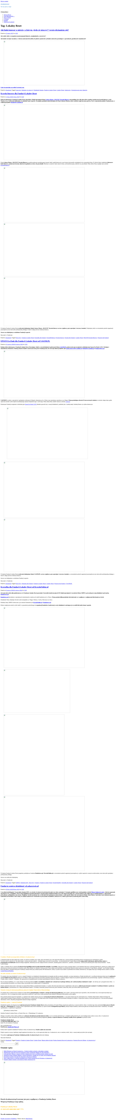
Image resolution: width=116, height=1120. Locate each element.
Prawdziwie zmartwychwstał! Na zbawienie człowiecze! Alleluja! (20, 1056)
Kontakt (6, 20)
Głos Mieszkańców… (9, 16)
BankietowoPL (24, 882)
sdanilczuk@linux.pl (13, 1027)
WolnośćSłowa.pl (99, 348)
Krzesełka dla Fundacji (40, 337)
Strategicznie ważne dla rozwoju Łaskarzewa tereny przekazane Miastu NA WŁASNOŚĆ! (26, 1052)
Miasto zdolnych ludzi (47, 1040)
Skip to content (4, 1)
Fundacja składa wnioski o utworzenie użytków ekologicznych (19, 1059)
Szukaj (2, 1041)
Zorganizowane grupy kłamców (79, 90)
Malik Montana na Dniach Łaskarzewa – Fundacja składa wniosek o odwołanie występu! (26, 1051)
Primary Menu (4, 12)
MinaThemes (29, 1118)
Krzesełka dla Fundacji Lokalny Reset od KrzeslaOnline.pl (24, 587)
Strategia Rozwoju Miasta (79, 1040)
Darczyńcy (18, 337)
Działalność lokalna (38, 90)
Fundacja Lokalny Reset (50, 90)
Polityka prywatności (9, 22)
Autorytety (18, 90)
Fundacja (37, 882)
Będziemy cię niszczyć (27, 90)
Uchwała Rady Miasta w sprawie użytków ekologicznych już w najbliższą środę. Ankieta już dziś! (28, 1054)
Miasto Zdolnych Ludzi (97, 892)
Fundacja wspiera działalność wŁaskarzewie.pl (20, 886)
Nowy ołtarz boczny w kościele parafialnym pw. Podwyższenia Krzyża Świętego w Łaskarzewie (28, 1058)
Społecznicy (68, 90)
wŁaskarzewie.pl (5, 4)
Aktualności (8, 90)
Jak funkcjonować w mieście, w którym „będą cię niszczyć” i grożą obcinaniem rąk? (35, 30)
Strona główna (7, 14)
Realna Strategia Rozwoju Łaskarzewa (63, 1040)
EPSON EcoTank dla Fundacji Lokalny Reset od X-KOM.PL (25, 341)
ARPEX (18, 882)
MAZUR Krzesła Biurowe (90, 337)
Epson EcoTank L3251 (31, 404)
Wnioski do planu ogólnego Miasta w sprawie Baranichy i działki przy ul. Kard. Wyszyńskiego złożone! (30, 1055)
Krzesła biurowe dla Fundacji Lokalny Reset (19, 93)
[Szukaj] (16, 1044)
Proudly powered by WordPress (8, 1118)
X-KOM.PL (63, 347)
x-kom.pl (67, 401)
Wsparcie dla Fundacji (103, 337)
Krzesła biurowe (60, 337)
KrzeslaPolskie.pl (5, 165)
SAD (16, 33)
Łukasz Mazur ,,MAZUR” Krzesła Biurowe (57, 99)
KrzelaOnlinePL (57, 882)
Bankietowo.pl (47, 602)
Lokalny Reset (60, 90)
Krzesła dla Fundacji (70, 337)
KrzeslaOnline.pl (37, 602)
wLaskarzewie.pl (91, 1040)
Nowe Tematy (7, 17)
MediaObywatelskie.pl (17, 102)
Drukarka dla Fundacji (27, 583)
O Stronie (6, 19)
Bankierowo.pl (5, 594)
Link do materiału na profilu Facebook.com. (12, 87)
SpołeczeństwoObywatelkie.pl (74, 348)
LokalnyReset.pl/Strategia (7, 971)
